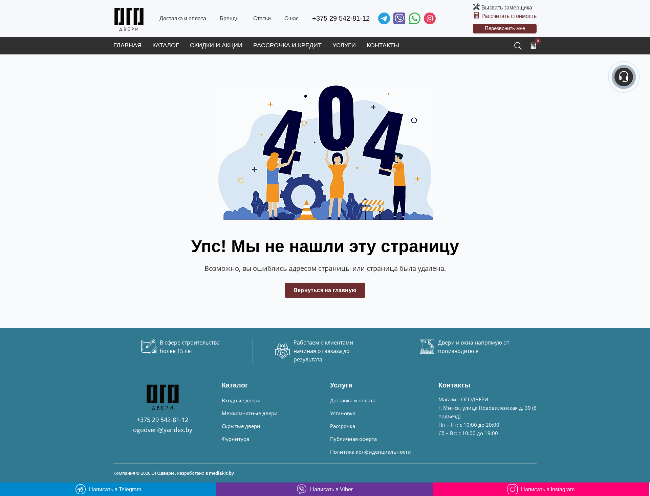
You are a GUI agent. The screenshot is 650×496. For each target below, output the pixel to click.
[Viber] (399, 18)
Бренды (230, 18)
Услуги (344, 45)
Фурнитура (235, 438)
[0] (533, 45)
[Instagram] (430, 18)
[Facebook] (414, 18)
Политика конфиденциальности (370, 451)
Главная (127, 45)
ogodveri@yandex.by (162, 430)
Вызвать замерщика (506, 7)
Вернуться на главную (325, 290)
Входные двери (241, 400)
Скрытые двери (241, 426)
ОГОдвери (162, 473)
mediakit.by (221, 473)
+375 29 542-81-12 (341, 18)
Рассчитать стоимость (509, 16)
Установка (342, 413)
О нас (291, 18)
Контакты (383, 45)
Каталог (165, 45)
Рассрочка (342, 426)
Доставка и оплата (182, 18)
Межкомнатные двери (250, 413)
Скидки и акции (216, 45)
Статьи (262, 18)
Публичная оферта (353, 438)
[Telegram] (384, 18)
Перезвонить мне (505, 28)
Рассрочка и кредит (287, 45)
